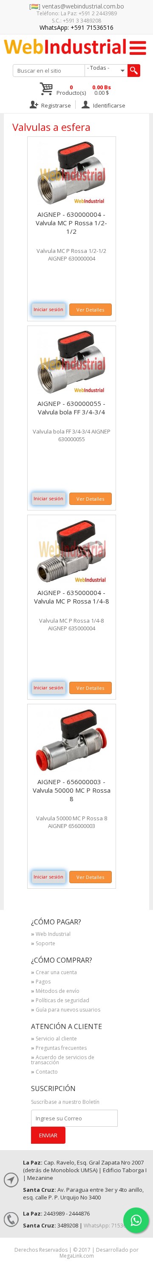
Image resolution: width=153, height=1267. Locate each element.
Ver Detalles (90, 309)
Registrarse (55, 105)
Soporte (43, 944)
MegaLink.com (77, 1255)
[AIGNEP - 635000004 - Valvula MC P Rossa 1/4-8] (71, 581)
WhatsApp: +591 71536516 (76, 27)
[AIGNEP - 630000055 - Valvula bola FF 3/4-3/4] (71, 392)
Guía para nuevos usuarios (65, 1010)
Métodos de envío (55, 992)
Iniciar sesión (48, 309)
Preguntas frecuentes (59, 1049)
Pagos (41, 982)
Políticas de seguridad (60, 1001)
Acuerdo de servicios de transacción (62, 1060)
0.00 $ (101, 90)
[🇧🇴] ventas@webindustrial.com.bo (76, 6)
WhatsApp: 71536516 (109, 1225)
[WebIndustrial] (65, 46)
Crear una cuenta (54, 973)
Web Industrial (51, 935)
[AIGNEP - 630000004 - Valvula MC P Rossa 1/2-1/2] (71, 202)
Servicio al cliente (54, 1039)
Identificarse (108, 105)
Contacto (44, 1072)
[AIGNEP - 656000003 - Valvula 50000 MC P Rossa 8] (71, 770)
